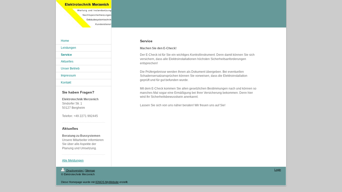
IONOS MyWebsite (107, 182)
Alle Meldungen (73, 160)
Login (277, 169)
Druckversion (75, 170)
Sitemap (90, 170)
